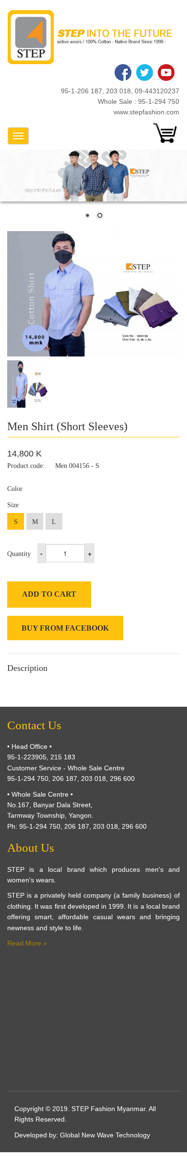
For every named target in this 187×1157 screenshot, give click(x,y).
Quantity (19, 553)
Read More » (27, 943)
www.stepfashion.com (146, 112)
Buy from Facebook (65, 628)
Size (13, 505)
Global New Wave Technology (105, 1135)
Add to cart (49, 594)
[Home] (89, 37)
